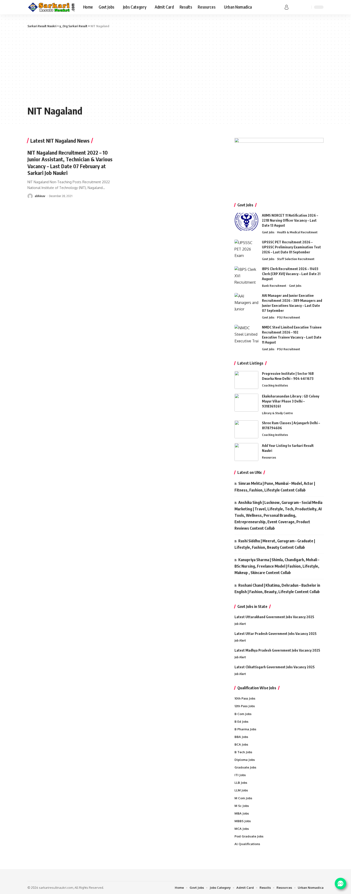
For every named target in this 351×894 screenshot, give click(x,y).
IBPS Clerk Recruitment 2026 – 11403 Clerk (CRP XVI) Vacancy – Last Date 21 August (291, 274)
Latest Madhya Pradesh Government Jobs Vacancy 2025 (277, 650)
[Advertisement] (175, 66)
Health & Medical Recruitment (297, 232)
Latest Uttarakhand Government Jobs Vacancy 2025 (274, 617)
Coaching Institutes (275, 385)
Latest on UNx (249, 472)
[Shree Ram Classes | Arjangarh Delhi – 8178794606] (246, 429)
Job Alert (240, 624)
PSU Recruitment (288, 317)
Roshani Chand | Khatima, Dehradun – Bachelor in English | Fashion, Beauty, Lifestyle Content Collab (277, 588)
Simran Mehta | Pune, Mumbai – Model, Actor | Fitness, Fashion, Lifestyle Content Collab (274, 486)
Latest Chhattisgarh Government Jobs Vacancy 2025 (274, 667)
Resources (269, 457)
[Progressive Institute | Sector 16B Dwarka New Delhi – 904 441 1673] (246, 380)
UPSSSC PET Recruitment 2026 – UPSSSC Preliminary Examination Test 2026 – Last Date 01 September (291, 247)
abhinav (40, 196)
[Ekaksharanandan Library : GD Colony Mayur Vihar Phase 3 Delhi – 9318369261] (246, 403)
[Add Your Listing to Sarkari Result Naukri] (246, 452)
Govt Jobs (268, 232)
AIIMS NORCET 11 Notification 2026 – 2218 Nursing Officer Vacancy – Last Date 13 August (290, 220)
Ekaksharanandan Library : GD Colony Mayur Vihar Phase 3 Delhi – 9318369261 (290, 401)
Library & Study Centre (277, 413)
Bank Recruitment (274, 286)
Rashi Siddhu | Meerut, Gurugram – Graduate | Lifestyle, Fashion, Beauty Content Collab (274, 544)
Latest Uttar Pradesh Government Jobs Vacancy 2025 (275, 634)
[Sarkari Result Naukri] (51, 7)
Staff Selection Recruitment (295, 259)
